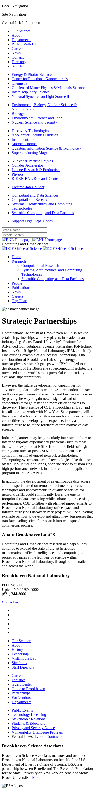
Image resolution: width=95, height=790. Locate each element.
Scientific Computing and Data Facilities (43, 213)
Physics (17, 174)
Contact (18, 57)
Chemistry (20, 83)
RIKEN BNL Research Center (35, 178)
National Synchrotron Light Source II (40, 96)
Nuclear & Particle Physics (32, 161)
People (17, 283)
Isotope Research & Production (36, 170)
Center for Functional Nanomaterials (40, 79)
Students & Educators (28, 723)
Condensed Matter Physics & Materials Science (48, 88)
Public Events (22, 710)
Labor (39, 737)
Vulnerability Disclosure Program (37, 732)
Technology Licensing (29, 715)
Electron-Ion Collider (28, 187)
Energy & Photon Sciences (32, 74)
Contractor (55, 737)
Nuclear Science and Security (34, 122)
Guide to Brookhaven (28, 689)
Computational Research (30, 200)
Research (19, 261)
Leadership (20, 654)
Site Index (19, 663)
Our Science (21, 31)
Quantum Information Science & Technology (46, 148)
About (16, 35)
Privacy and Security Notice (33, 728)
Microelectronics (24, 144)
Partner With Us (24, 44)
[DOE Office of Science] (42, 248)
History (17, 649)
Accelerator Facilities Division (35, 135)
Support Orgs (22, 221)
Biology (18, 113)
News (16, 53)
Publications (21, 287)
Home (16, 257)
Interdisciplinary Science (30, 92)
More (36, 777)
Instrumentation (24, 139)
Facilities (18, 680)
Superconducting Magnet (31, 153)
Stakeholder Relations (28, 719)
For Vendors (21, 697)
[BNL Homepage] (32, 240)
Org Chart (19, 301)
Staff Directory (23, 667)
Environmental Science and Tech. (37, 118)
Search (17, 66)
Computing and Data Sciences (35, 195)
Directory (19, 62)
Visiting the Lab (24, 658)
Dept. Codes (43, 221)
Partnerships (21, 693)
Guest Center (22, 684)
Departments (21, 40)
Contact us (10, 602)
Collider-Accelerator (27, 165)
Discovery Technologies (30, 131)
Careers (17, 48)
